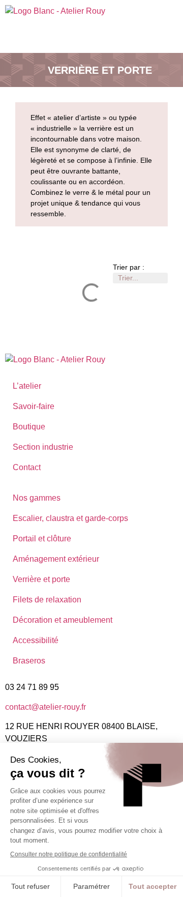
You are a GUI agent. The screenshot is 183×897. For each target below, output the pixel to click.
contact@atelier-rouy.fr (45, 707)
